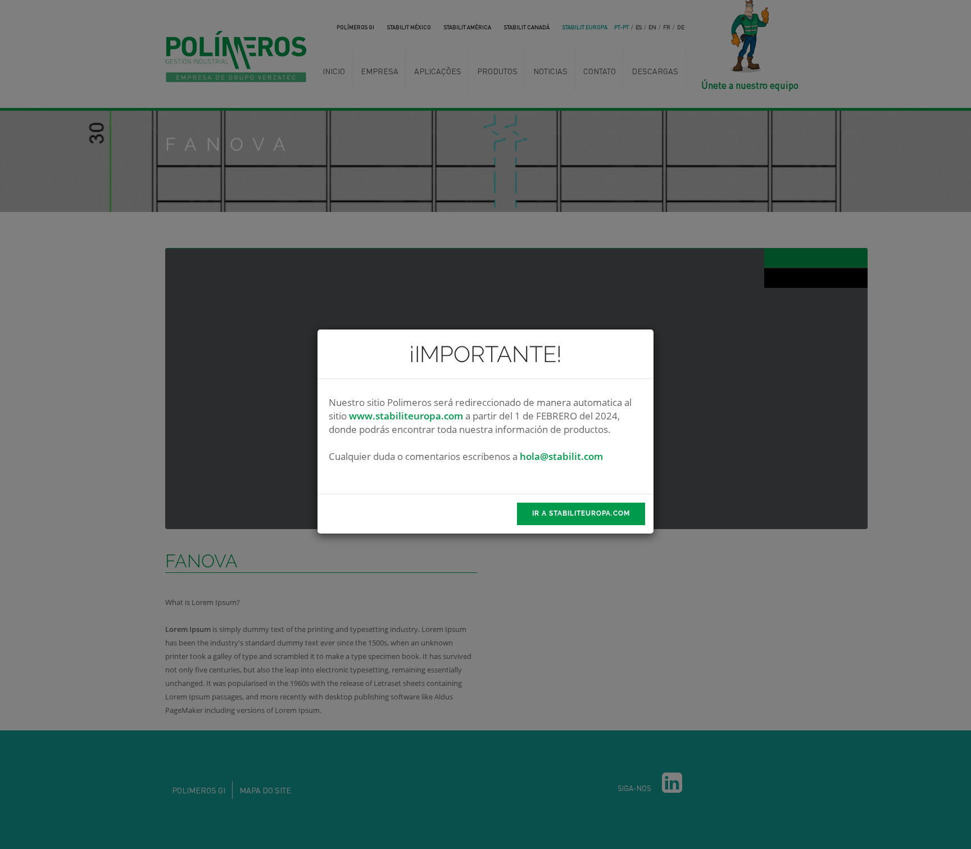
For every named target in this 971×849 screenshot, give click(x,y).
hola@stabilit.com (561, 456)
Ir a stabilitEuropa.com (581, 513)
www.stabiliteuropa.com (406, 415)
